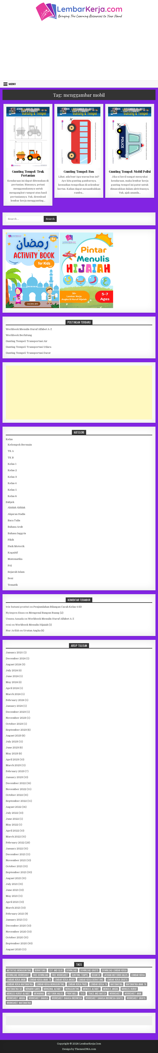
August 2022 (13, 806)
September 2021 (16, 872)
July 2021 (12, 884)
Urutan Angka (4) (33, 630)
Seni (10, 578)
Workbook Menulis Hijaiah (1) (33, 624)
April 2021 (12, 902)
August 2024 (13, 664)
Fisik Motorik (24, 116)
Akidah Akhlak (16, 507)
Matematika (15, 559)
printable (71, 993)
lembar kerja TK (98, 984)
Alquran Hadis (16, 514)
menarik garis (32, 989)
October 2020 (14, 937)
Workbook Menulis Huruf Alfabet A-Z (29, 329)
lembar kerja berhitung (90, 979)
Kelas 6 (12, 496)
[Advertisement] (79, 50)
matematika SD (14, 989)
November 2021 (16, 860)
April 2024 (12, 688)
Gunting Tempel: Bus (79, 171)
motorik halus (55, 993)
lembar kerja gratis (117, 979)
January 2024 (14, 705)
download (71, 970)
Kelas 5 (12, 489)
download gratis (89, 970)
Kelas (9, 439)
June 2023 (12, 747)
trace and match (97, 993)
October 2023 (14, 723)
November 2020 (16, 931)
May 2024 (12, 682)
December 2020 (16, 925)
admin (20, 109)
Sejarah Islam (16, 571)
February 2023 (15, 771)
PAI (10, 565)
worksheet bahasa (38, 998)
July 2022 (12, 812)
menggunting (72, 989)
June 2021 (12, 890)
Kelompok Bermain (20, 444)
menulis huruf (129, 989)
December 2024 (16, 658)
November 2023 (16, 717)
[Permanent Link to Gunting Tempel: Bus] (78, 137)
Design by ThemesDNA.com (79, 1049)
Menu (12, 84)
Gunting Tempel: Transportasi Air (26, 341)
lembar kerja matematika (20, 984)
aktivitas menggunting (19, 970)
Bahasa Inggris (17, 533)
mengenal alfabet (53, 989)
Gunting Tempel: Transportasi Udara (28, 346)
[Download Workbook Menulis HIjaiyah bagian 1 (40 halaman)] (86, 307)
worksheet (115, 993)
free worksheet (60, 975)
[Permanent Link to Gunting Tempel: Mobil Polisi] (129, 137)
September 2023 (16, 729)
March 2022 (13, 836)
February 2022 (15, 842)
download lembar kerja (114, 970)
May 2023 (12, 753)
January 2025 (14, 652)
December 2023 (16, 711)
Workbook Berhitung (19, 335)
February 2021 (15, 913)
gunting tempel (80, 975)
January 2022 (14, 848)
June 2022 (12, 818)
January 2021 (14, 919)
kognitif (96, 975)
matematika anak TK (136, 984)
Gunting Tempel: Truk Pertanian (28, 173)
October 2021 (14, 866)
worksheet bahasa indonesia (67, 998)
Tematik (13, 584)
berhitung (40, 970)
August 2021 (13, 878)
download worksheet (18, 975)
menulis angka (110, 989)
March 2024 (13, 694)
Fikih (11, 539)
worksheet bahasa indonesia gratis (104, 998)
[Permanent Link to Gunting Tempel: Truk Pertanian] (28, 137)
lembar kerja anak (16, 979)
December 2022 (16, 783)
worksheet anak (132, 993)
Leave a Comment (29, 111)
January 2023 (14, 777)
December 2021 (15, 854)
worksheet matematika (19, 1003)
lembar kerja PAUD (77, 984)
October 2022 (14, 795)
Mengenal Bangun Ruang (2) (46, 612)
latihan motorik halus (116, 975)
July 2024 (12, 670)
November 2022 (16, 789)
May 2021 (12, 896)
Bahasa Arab (15, 526)
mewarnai (39, 993)
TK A (37, 116)
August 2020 (14, 949)
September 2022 (16, 800)
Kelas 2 (12, 470)
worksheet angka (16, 998)
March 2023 (13, 765)
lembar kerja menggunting (50, 984)
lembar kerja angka (65, 979)
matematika (116, 984)
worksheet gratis (136, 998)
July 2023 (12, 741)
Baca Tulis (14, 520)
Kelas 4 (12, 483)
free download (40, 975)
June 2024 (12, 676)
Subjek (10, 502)
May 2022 (12, 824)
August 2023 (13, 735)
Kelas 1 (12, 463)
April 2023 (12, 759)
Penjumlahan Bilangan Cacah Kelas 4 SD (57, 606)
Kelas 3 (12, 476)
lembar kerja (138, 975)
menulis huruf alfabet (18, 993)
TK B (11, 457)
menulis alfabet (91, 989)
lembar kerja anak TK (40, 979)
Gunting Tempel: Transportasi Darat (28, 352)
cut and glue (56, 970)
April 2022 (12, 830)
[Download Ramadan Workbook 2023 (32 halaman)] (33, 307)
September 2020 (16, 943)
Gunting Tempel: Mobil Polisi (130, 171)
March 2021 (13, 907)
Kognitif (13, 552)
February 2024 (15, 700)
